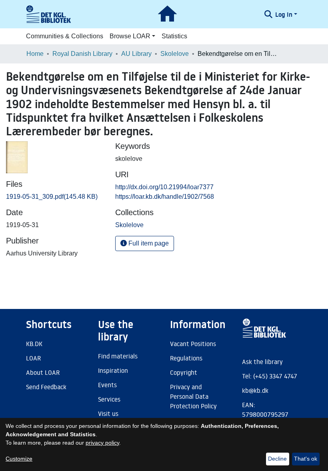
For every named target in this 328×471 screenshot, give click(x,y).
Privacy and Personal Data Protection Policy (193, 396)
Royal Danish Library (82, 53)
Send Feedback (46, 387)
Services (109, 399)
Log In (283, 14)
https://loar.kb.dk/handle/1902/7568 (164, 196)
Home (35, 53)
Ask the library (262, 362)
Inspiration (113, 370)
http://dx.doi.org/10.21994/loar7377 (164, 187)
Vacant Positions (193, 344)
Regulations (186, 358)
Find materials (118, 356)
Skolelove (174, 53)
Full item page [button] (148, 243)
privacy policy (102, 442)
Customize (19, 458)
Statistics (174, 36)
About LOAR (43, 372)
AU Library (136, 53)
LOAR (33, 358)
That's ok (305, 458)
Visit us (108, 414)
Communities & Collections (64, 36)
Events (107, 385)
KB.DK (34, 344)
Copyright (183, 372)
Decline (277, 458)
